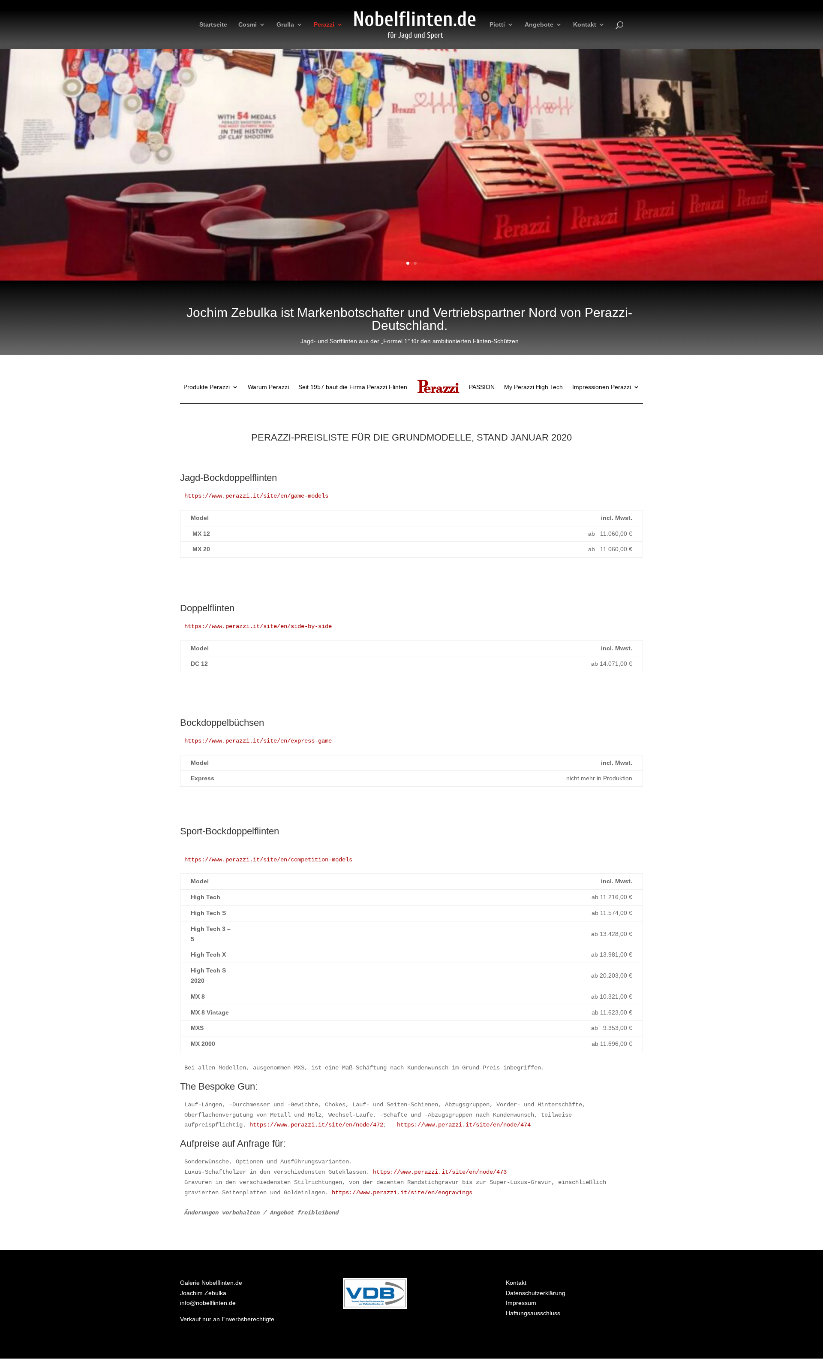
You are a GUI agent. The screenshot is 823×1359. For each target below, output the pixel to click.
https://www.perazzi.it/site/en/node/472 (316, 1124)
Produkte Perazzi (206, 387)
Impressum (521, 1302)
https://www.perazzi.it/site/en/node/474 (464, 1124)
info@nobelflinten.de (208, 1302)
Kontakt (584, 24)
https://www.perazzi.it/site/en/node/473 (440, 1172)
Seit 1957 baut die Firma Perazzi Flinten (352, 387)
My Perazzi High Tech (533, 387)
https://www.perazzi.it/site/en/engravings (402, 1192)
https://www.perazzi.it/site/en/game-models (256, 495)
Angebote (539, 24)
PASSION (482, 387)
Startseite (213, 24)
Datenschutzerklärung (535, 1293)
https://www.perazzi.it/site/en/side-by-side (258, 626)
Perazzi (324, 24)
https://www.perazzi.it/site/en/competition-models (268, 859)
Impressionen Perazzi (601, 387)
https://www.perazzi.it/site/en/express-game (258, 740)
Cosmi (247, 24)
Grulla (285, 24)
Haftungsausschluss (533, 1313)
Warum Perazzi (268, 387)
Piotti (497, 24)
